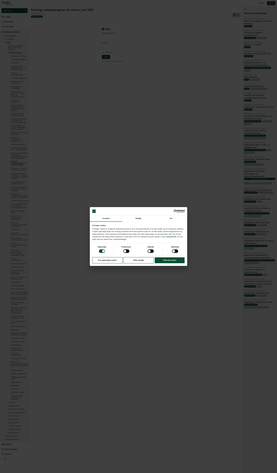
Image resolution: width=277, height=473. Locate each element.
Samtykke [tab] (106, 218)
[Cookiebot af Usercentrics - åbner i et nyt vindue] (175, 211)
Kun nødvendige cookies (107, 260)
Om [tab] (171, 218)
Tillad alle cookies (169, 260)
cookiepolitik (171, 237)
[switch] (126, 251)
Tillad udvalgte (138, 260)
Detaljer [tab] (139, 218)
